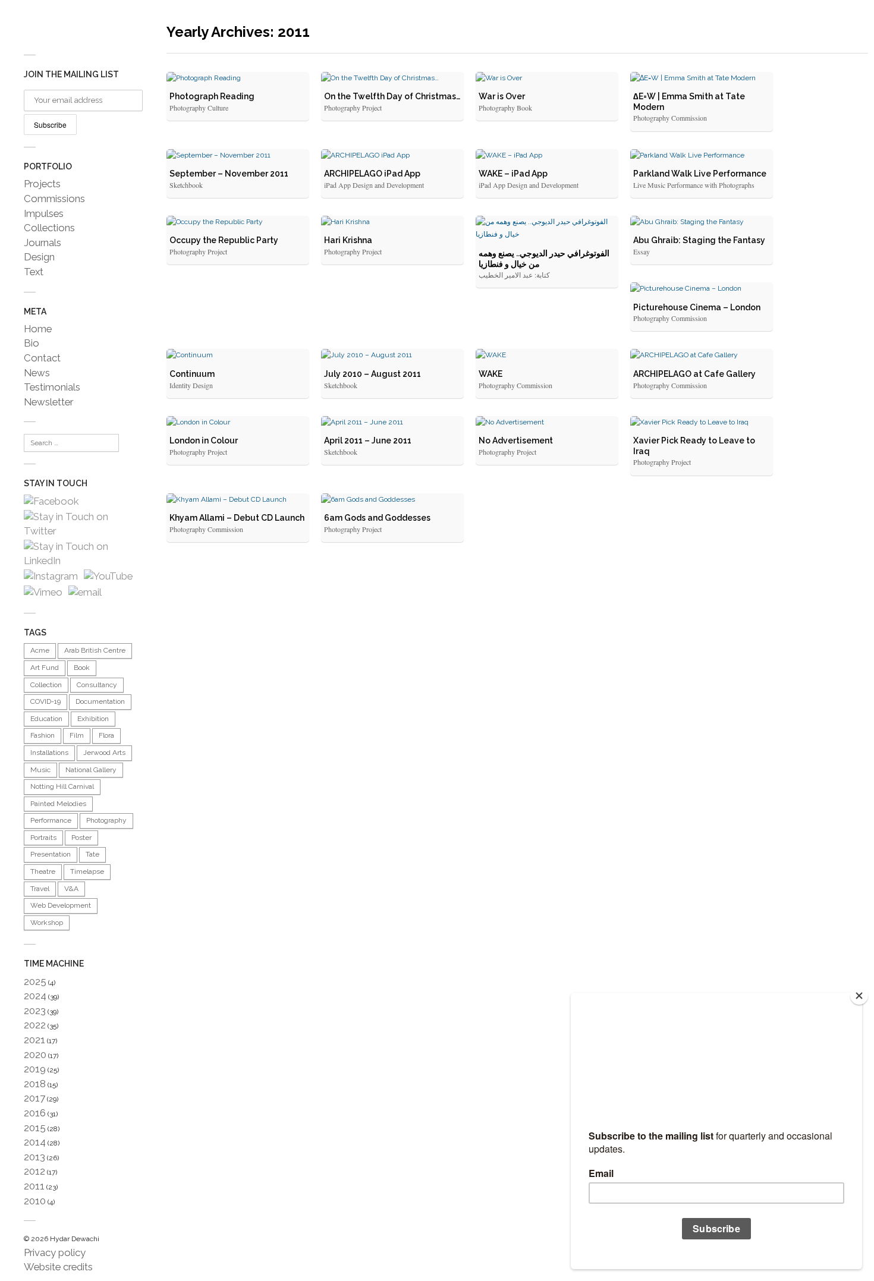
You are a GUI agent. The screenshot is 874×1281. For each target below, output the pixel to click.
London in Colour (203, 440)
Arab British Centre (94, 650)
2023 (35, 1010)
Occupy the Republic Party (223, 240)
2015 (35, 1128)
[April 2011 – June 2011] (392, 422)
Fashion (42, 735)
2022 (35, 1025)
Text (33, 272)
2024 (35, 996)
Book (82, 667)
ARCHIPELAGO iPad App (372, 173)
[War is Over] (547, 78)
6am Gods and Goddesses (377, 518)
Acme (39, 650)
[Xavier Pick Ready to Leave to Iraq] (701, 422)
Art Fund (44, 667)
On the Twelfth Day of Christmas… (392, 96)
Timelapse (87, 871)
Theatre (42, 871)
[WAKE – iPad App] (547, 155)
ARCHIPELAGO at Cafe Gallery (694, 374)
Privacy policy (55, 1252)
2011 (34, 1186)
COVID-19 (45, 701)
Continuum (192, 374)
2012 (34, 1171)
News (37, 373)
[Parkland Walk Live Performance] (701, 155)
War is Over (502, 96)
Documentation (100, 701)
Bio (31, 343)
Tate (92, 854)
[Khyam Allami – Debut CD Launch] (237, 499)
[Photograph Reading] (237, 78)
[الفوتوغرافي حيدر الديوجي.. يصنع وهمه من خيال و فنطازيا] (547, 228)
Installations (49, 752)
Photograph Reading (211, 96)
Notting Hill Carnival (62, 786)
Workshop (46, 922)
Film (77, 735)
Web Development (60, 905)
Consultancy (97, 685)
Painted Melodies (58, 804)
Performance (50, 820)
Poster (81, 837)
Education (46, 719)
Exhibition (93, 719)
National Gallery (91, 770)
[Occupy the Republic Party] (237, 222)
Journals (42, 242)
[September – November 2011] (237, 155)
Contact (42, 358)
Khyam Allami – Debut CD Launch (236, 518)
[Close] (859, 996)
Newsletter (48, 402)
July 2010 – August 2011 (372, 374)
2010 (35, 1201)
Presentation (50, 854)
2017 (34, 1098)
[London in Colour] (237, 422)
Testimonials (52, 387)
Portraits (43, 837)
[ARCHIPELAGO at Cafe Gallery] (701, 355)
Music (40, 770)
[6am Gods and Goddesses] (392, 499)
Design (39, 257)
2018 (35, 1084)
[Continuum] (237, 355)
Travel (39, 889)
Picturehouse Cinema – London (696, 307)
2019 (35, 1069)
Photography (106, 820)
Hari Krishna (348, 240)
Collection (46, 685)
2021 (34, 1040)
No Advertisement (516, 440)
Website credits (58, 1267)
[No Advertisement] (547, 422)
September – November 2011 (228, 173)
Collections (49, 228)
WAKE (490, 374)
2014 (35, 1142)
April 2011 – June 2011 (367, 440)
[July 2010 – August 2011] (392, 355)
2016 (35, 1113)
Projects (42, 184)
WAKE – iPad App (513, 173)
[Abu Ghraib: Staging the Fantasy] (701, 222)
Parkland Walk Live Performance (699, 173)
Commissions (54, 198)
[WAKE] (547, 355)
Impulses (44, 213)
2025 (35, 981)
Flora (106, 735)
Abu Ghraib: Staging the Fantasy (699, 240)
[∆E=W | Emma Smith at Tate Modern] (701, 78)
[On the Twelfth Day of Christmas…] (392, 78)
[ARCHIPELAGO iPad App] (392, 155)
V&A (71, 889)
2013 (34, 1157)
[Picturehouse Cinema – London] (701, 288)
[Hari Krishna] (392, 222)
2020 (35, 1054)
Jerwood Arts (104, 752)
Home (38, 329)
